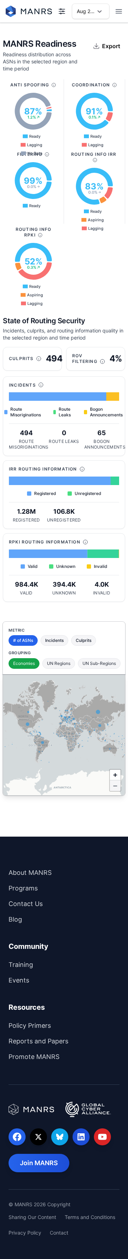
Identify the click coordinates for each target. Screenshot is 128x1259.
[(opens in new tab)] (31, 1109)
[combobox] (77, 11)
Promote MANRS (62, 1056)
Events (47, 980)
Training (49, 964)
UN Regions (58, 663)
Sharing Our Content (32, 1217)
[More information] (53, 84)
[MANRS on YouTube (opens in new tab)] (102, 1136)
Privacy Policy (25, 1233)
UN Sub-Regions (99, 663)
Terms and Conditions (90, 1217)
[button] (115, 775)
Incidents (54, 640)
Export (111, 46)
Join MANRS (44, 1163)
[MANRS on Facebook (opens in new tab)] (17, 1136)
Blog (44, 919)
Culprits (83, 640)
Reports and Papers (64, 1041)
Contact (59, 1233)
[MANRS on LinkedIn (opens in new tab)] (81, 1136)
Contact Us (54, 903)
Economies (24, 663)
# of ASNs (23, 640)
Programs (51, 888)
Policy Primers (58, 1025)
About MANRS (58, 872)
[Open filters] (62, 11)
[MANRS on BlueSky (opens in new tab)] (59, 1136)
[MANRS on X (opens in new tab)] (38, 1136)
